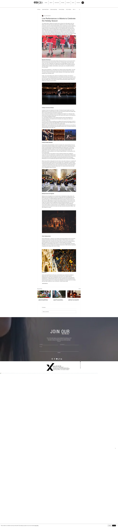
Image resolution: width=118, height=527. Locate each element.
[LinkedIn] (61, 359)
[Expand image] (47, 135)
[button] (82, 2)
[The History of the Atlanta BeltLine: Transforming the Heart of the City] (59, 294)
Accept (114, 525)
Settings (110, 525)
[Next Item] (115, 448)
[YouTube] (57, 359)
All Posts (38, 9)
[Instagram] (52, 359)
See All (80, 288)
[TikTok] (59, 359)
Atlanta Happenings (53, 9)
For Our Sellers (68, 9)
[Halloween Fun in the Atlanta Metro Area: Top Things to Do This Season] (74, 294)
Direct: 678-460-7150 (57, 366)
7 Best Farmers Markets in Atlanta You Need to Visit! (43, 300)
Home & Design (61, 9)
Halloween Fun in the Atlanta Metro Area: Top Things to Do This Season (73, 300)
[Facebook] (54, 359)
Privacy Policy (36, 525)
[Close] (116, 525)
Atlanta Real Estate (45, 9)
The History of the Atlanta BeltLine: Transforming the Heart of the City (58, 300)
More (74, 9)
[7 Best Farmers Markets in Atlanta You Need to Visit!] (44, 294)
